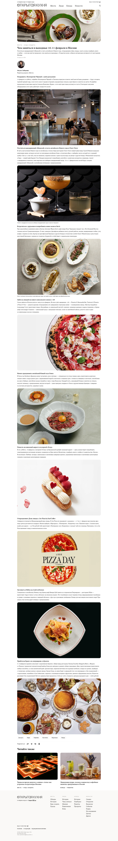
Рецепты (70, 787)
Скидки (88, 799)
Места (53, 5)
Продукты (77, 807)
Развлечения (66, 807)
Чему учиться (66, 802)
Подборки (77, 802)
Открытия (89, 802)
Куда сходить (29, 45)
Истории (53, 802)
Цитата (88, 814)
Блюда (69, 5)
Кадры (88, 809)
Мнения (65, 804)
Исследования (91, 811)
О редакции (26, 828)
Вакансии (89, 804)
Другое (88, 816)
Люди (61, 5)
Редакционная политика (39, 828)
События (89, 807)
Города (52, 807)
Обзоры (53, 799)
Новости (79, 5)
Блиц (64, 809)
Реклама (19, 828)
